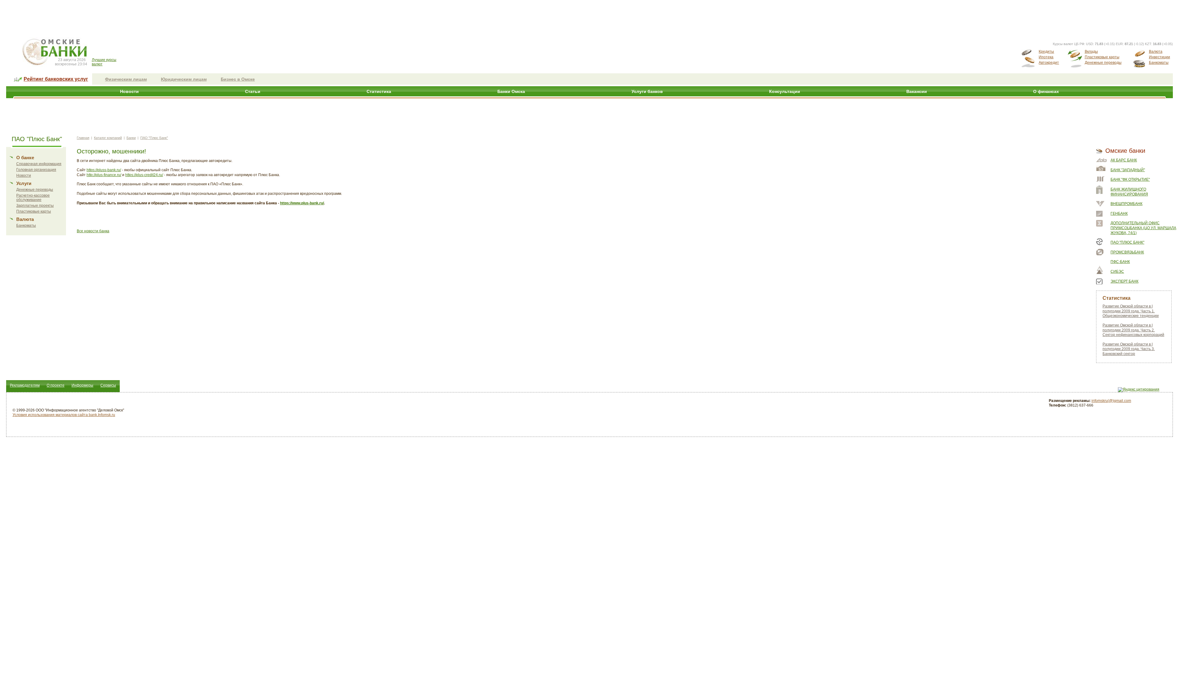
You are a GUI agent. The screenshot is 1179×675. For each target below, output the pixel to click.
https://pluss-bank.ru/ (104, 170)
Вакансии (916, 91)
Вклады (1091, 51)
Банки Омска (511, 91)
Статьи (252, 91)
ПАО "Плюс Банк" (154, 138)
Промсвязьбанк (1127, 252)
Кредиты (1046, 51)
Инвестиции (1159, 57)
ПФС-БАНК (1120, 262)
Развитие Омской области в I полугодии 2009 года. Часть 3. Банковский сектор (1129, 349)
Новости (129, 91)
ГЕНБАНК (1119, 213)
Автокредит (1049, 62)
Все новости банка (93, 231)
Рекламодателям (25, 385)
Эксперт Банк (1124, 281)
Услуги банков (647, 91)
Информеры (82, 385)
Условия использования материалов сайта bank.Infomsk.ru (64, 415)
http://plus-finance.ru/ (104, 175)
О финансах (1046, 91)
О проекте (55, 385)
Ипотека (1046, 57)
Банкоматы (1159, 62)
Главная (83, 138)
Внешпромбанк (1126, 204)
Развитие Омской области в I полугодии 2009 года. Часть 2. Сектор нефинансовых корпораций (1133, 330)
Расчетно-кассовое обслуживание (33, 197)
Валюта (1155, 51)
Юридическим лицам (184, 79)
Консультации (784, 91)
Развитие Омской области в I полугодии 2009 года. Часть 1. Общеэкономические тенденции (1131, 311)
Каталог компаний (108, 138)
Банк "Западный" (1128, 170)
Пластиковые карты (1102, 57)
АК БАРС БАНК (1124, 160)
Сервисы (108, 385)
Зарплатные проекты (35, 205)
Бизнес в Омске (238, 79)
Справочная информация (38, 164)
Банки (131, 138)
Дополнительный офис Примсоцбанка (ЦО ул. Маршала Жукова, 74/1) (1143, 228)
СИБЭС (1117, 271)
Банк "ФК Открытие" (1130, 179)
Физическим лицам (126, 79)
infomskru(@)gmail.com (1111, 401)
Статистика (379, 91)
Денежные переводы (1103, 62)
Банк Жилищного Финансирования (1129, 191)
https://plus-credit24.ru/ (144, 175)
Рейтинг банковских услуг (56, 79)
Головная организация (36, 170)
